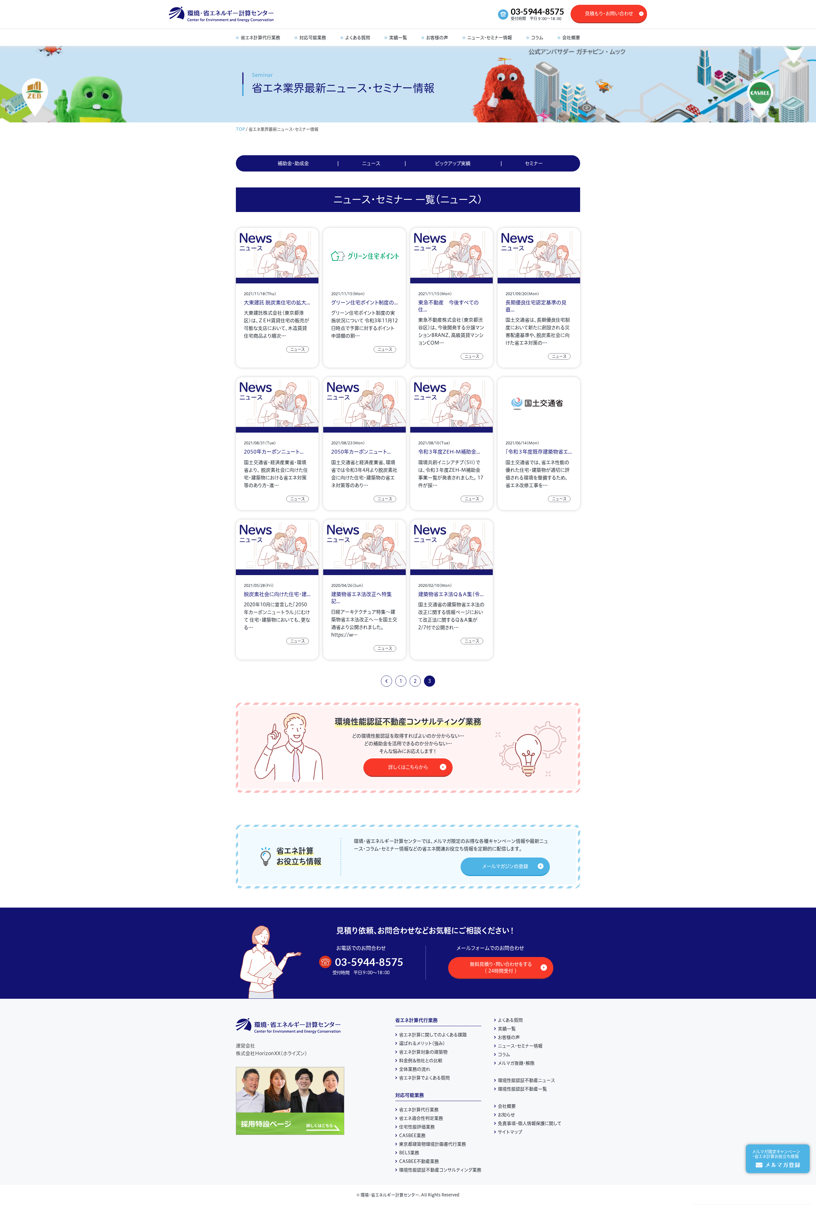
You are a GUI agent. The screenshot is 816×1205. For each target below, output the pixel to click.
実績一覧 (507, 1029)
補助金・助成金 (293, 163)
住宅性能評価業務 (417, 1127)
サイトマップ (510, 1132)
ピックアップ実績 (452, 163)
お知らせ (506, 1115)
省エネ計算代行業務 (416, 1020)
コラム (504, 1054)
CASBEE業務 (412, 1135)
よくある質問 (510, 1020)
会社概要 (507, 1106)
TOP (240, 129)
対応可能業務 (409, 1095)
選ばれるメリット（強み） (422, 1043)
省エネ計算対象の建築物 (423, 1052)
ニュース (371, 163)
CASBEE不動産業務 (419, 1161)
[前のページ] (386, 681)
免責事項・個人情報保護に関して (529, 1123)
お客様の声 (509, 1037)
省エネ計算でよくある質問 (424, 1078)
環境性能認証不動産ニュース (526, 1080)
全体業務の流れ (414, 1069)
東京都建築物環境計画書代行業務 (432, 1144)
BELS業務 (409, 1153)
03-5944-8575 (537, 11)
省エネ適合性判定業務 (421, 1118)
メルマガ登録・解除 (516, 1063)
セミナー (534, 163)
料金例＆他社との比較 (420, 1060)
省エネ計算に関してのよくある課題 (433, 1035)
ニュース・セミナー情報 (520, 1046)
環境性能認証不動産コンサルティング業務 (440, 1170)
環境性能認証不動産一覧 (522, 1089)
